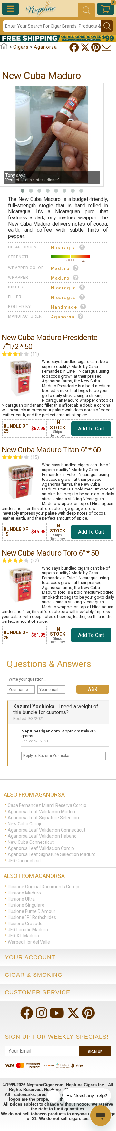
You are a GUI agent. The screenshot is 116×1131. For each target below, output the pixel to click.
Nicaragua (63, 247)
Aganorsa (62, 316)
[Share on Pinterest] (96, 47)
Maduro (60, 268)
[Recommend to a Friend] (107, 47)
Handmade (64, 307)
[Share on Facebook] (74, 47)
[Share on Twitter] (85, 47)
